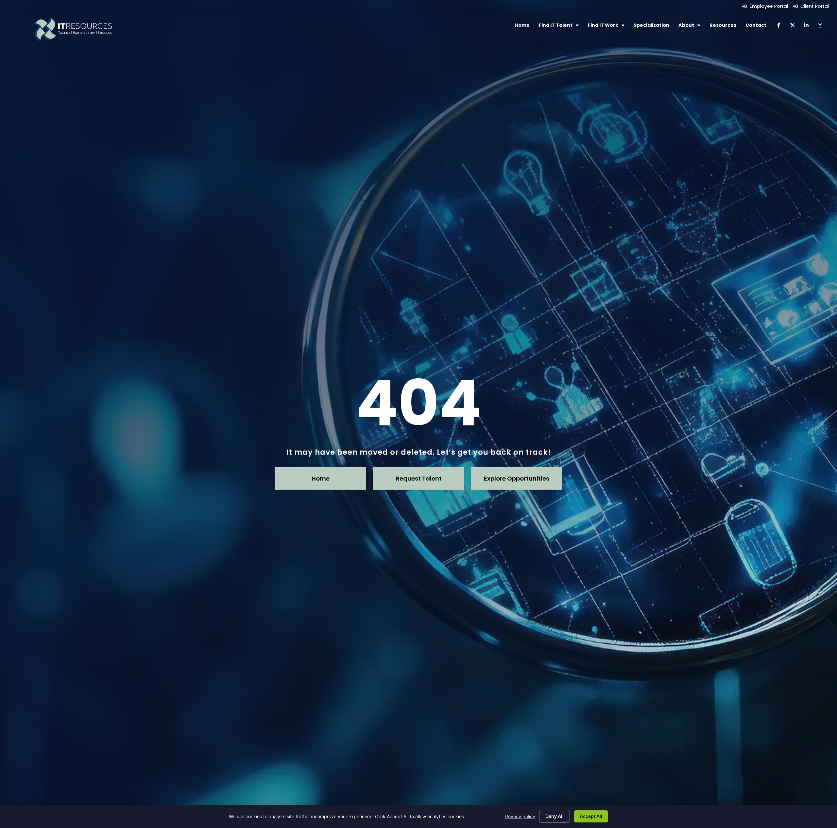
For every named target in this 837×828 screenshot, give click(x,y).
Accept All (591, 816)
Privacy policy (520, 816)
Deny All (554, 816)
